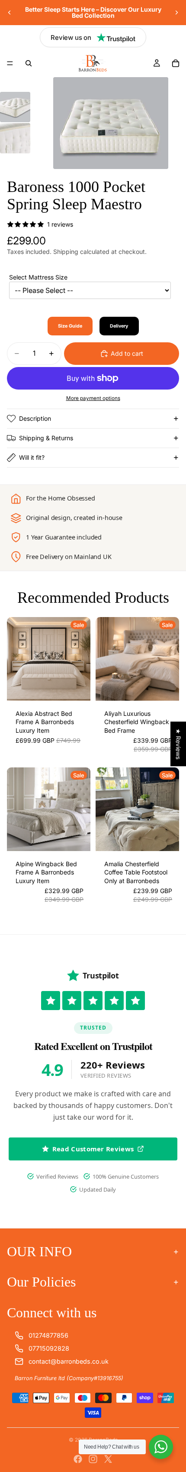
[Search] (28, 63)
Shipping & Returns (46, 438)
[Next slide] (176, 12)
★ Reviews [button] (178, 743)
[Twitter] (108, 1459)
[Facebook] (78, 1459)
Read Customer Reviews (93, 1148)
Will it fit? (32, 457)
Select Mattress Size (38, 277)
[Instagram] (93, 1459)
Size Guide (70, 326)
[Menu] (10, 63)
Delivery (119, 326)
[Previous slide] (9, 12)
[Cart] (175, 63)
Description (35, 418)
